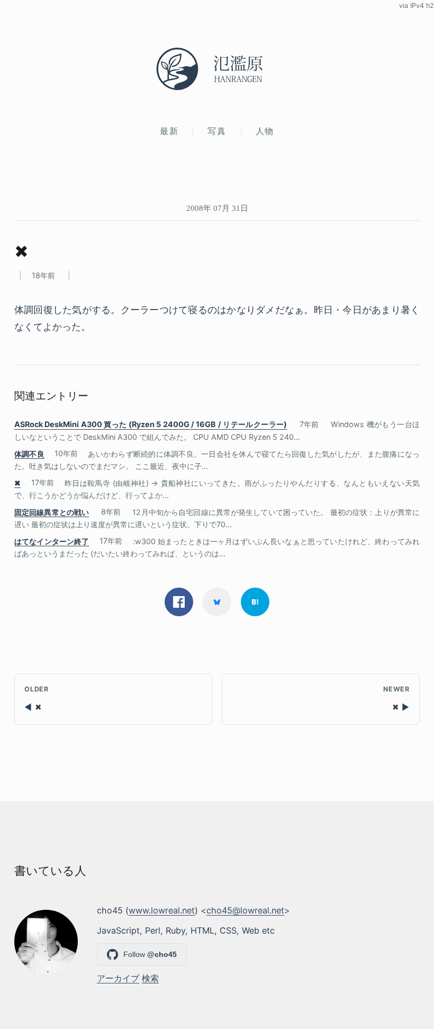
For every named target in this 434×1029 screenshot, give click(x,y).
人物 (265, 131)
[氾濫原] (217, 69)
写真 (216, 131)
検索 (150, 978)
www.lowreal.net (162, 910)
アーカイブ (118, 978)
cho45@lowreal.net (245, 910)
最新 (169, 131)
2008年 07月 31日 (217, 207)
